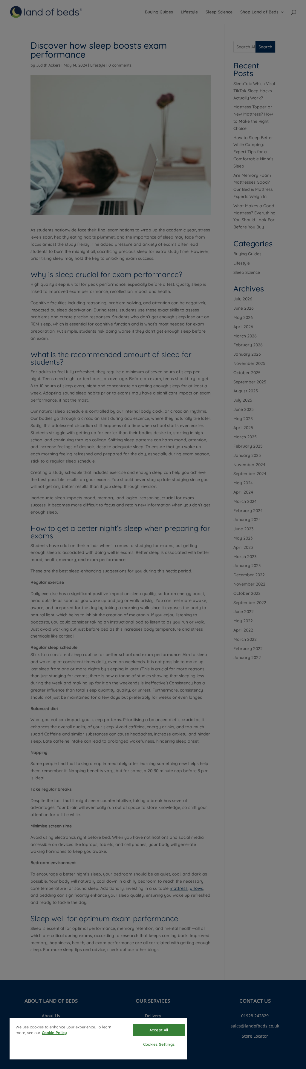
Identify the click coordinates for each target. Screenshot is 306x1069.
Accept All (158, 1029)
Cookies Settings (159, 1044)
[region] (98, 1038)
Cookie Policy (54, 1032)
